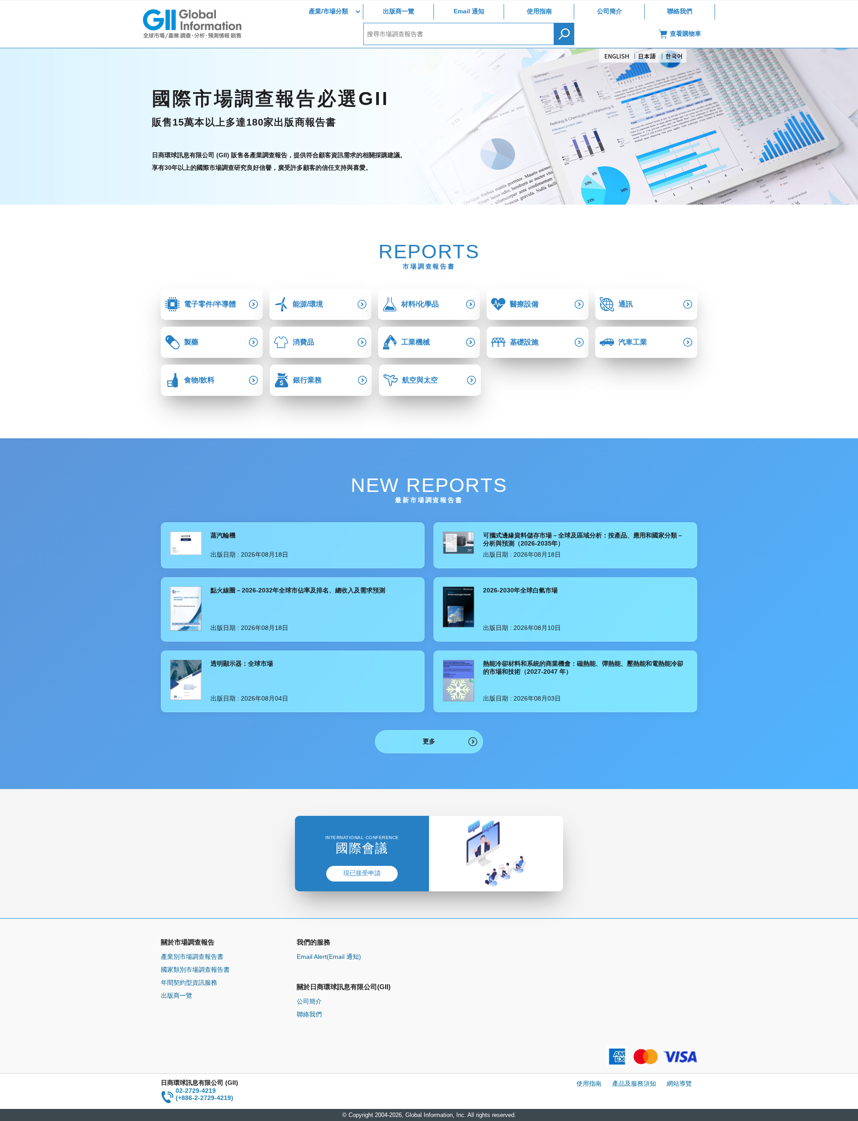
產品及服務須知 (634, 1083)
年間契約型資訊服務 (189, 982)
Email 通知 (469, 11)
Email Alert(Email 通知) (329, 956)
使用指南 (539, 11)
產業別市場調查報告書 (192, 956)
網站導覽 (679, 1083)
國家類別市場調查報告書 (195, 969)
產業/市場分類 (328, 11)
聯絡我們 (679, 11)
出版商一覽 (398, 11)
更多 (429, 741)
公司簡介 (609, 11)
